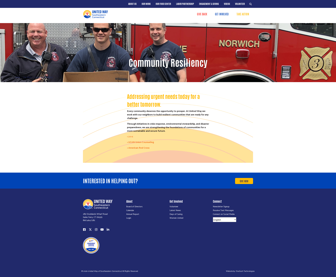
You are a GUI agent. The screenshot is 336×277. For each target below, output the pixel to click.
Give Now (244, 181)
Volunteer (240, 3)
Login (128, 218)
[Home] (124, 14)
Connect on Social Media (224, 214)
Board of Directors (134, 206)
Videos (227, 3)
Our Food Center (163, 3)
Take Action (243, 14)
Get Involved (222, 14)
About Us (132, 3)
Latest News (175, 210)
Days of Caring (176, 214)
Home (17, 77)
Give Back (202, 14)
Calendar (130, 210)
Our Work (146, 3)
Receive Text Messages (223, 210)
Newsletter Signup (221, 206)
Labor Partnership (185, 3)
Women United (176, 218)
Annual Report (132, 214)
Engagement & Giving (209, 3)
